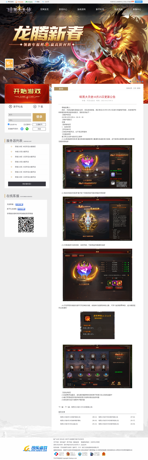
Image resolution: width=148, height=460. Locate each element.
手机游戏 (20, 2)
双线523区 (22, 162)
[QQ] (22, 128)
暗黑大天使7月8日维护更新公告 (108, 417)
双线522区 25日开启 (25, 167)
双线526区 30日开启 (25, 146)
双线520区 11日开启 (25, 177)
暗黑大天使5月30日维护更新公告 (109, 420)
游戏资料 (81, 9)
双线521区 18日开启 (25, 172)
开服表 (129, 2)
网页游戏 (11, 2)
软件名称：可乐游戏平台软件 (63, 447)
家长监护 (63, 442)
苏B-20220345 (58, 445)
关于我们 (56, 442)
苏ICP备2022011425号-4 (72, 445)
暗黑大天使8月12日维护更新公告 (70, 417)
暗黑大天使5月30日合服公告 (69, 424)
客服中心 (137, 9)
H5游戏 (30, 2)
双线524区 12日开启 (25, 157)
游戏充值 (118, 9)
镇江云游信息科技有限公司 (90, 447)
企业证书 (83, 445)
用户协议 (69, 442)
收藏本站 (119, 2)
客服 (38, 2)
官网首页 (44, 9)
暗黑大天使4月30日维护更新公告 (109, 424)
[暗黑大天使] (19, 10)
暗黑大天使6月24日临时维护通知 (70, 420)
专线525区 (22, 152)
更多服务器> (26, 184)
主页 (134, 88)
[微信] (27, 128)
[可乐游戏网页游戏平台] (37, 448)
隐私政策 (76, 442)
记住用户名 (13, 124)
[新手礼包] (21, 209)
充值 (124, 2)
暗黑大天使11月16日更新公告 (81, 407)
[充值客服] (19, 204)
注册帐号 (39, 124)
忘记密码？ (28, 124)
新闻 (138, 88)
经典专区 (113, 2)
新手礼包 (100, 9)
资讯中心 (63, 9)
